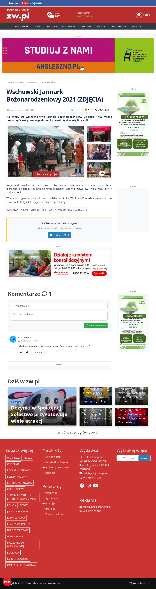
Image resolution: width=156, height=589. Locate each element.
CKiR (9, 489)
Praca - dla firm (54, 514)
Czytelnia (13, 464)
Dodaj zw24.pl (61, 235)
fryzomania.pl (53, 498)
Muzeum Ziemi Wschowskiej (16, 544)
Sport (38, 26)
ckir (44, 209)
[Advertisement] (136, 210)
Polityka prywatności (57, 467)
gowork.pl (51, 492)
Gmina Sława (15, 536)
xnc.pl (146, 583)
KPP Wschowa (16, 517)
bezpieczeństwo (17, 530)
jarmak (24, 209)
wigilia (62, 209)
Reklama (86, 26)
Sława (28, 458)
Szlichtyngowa (17, 476)
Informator (119, 26)
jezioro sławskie (17, 559)
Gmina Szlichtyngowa (21, 565)
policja (11, 505)
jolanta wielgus (17, 511)
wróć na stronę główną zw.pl (78, 433)
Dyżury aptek (52, 457)
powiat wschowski (19, 470)
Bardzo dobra (84, 16)
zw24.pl (136, 26)
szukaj (144, 458)
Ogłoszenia (69, 26)
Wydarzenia (33, 82)
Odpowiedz (39, 352)
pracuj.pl (50, 503)
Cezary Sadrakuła (18, 524)
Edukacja (13, 552)
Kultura (52, 26)
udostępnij (103, 109)
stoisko (35, 209)
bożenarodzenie (77, 209)
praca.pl (50, 508)
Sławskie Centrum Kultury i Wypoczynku (21, 497)
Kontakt (102, 26)
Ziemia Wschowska (15, 82)
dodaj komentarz (97, 325)
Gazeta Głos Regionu (57, 462)
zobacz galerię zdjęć (45, 174)
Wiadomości (22, 26)
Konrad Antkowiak (19, 483)
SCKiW (20, 489)
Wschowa (12, 209)
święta (52, 209)
